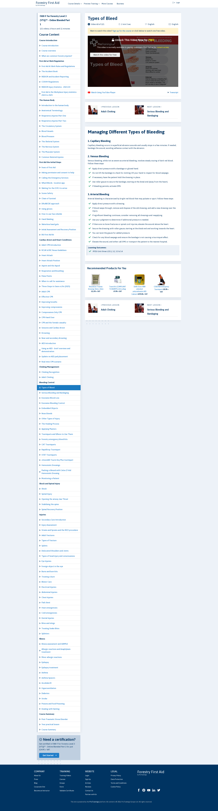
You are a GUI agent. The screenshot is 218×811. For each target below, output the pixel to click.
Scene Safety (47, 193)
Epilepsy (45, 662)
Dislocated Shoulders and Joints (55, 551)
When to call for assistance (53, 281)
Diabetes (45, 693)
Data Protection (117, 779)
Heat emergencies (49, 608)
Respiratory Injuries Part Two (54, 121)
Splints (44, 546)
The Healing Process (50, 424)
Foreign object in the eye (52, 566)
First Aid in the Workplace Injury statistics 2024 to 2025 (59, 93)
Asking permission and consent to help (58, 172)
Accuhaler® (47, 683)
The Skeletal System (50, 141)
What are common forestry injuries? (57, 56)
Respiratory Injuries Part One (54, 116)
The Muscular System (51, 152)
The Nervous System (50, 147)
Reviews (88, 787)
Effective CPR (47, 297)
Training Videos (65, 775)
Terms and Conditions (118, 783)
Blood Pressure (48, 136)
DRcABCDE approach (50, 203)
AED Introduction (49, 343)
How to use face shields (52, 214)
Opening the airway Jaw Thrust (55, 499)
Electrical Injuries (49, 587)
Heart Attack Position (51, 260)
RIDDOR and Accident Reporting (55, 76)
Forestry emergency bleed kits (54, 439)
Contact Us (89, 791)
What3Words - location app (53, 183)
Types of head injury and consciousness (58, 556)
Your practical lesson (50, 724)
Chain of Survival (49, 198)
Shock (44, 489)
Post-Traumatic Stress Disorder (55, 719)
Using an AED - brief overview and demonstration (56, 350)
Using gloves (47, 209)
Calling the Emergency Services (55, 178)
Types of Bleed (48, 387)
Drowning (46, 333)
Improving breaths (49, 302)
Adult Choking (48, 377)
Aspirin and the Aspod (51, 266)
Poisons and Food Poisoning (53, 704)
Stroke (44, 698)
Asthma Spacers (48, 678)
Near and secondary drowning (54, 338)
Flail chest (46, 602)
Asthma (45, 673)
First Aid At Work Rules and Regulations (58, 66)
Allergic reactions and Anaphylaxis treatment (56, 650)
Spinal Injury (47, 494)
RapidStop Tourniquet (51, 449)
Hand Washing (47, 219)
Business (120, 4)
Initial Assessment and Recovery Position (59, 229)
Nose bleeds (47, 413)
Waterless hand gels (50, 224)
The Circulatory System (52, 126)
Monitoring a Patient (50, 478)
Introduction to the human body (55, 105)
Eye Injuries (46, 561)
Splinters (45, 633)
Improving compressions (52, 307)
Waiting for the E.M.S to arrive (54, 188)
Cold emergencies (49, 613)
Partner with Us (91, 794)
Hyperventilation (49, 688)
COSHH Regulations (50, 82)
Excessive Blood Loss (50, 398)
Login (87, 775)
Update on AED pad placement (55, 356)
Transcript (174, 92)
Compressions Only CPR (52, 312)
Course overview (49, 51)
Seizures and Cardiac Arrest (53, 328)
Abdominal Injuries (49, 592)
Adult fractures (48, 535)
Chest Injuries (47, 597)
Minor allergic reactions (52, 657)
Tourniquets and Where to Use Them (57, 434)
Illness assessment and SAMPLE (55, 644)
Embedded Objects (50, 408)
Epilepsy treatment (50, 667)
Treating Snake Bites (50, 628)
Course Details (74, 4)
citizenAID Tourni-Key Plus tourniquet (57, 460)
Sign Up (88, 779)
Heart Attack (47, 255)
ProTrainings (94, 802)
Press (36, 779)
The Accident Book (50, 71)
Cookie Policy (116, 787)
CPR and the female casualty (54, 322)
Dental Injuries (48, 618)
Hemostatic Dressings (51, 465)
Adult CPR (46, 291)
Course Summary (49, 729)
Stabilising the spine (50, 504)
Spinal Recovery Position (52, 509)
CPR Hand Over (48, 317)
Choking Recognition (50, 372)
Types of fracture (49, 540)
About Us (37, 775)
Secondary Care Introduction (54, 520)
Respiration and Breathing (53, 271)
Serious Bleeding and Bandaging (55, 393)
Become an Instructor (42, 791)
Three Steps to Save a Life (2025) (56, 286)
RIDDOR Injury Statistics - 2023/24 (56, 87)
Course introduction (50, 45)
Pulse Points (47, 276)
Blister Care (47, 582)
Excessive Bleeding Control (53, 403)
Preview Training (91, 4)
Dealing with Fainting (50, 709)
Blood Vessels (47, 131)
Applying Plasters (49, 429)
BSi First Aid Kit (48, 235)
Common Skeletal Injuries (52, 157)
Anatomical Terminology (52, 110)
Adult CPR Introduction (51, 245)
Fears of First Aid (49, 167)
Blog (35, 783)
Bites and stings (48, 623)
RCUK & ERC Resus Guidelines (54, 250)
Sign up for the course (122, 31)
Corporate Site (39, 787)
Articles (88, 783)
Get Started (48, 755)
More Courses (107, 4)
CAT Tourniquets (49, 444)
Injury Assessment (49, 525)
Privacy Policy (116, 775)
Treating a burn (48, 577)
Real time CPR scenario (51, 362)
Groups (62, 783)
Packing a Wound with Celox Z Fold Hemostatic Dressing (56, 471)
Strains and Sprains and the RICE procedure (60, 530)
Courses (62, 779)
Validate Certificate (67, 791)
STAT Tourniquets (49, 455)
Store (62, 787)
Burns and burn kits (50, 571)
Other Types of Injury (51, 418)
